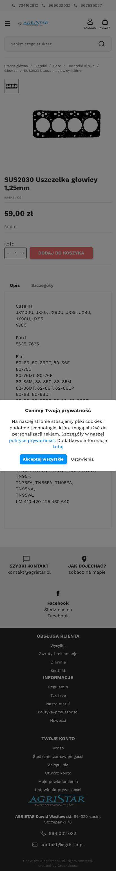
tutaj (58, 446)
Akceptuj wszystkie (43, 459)
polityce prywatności (32, 440)
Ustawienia (82, 459)
